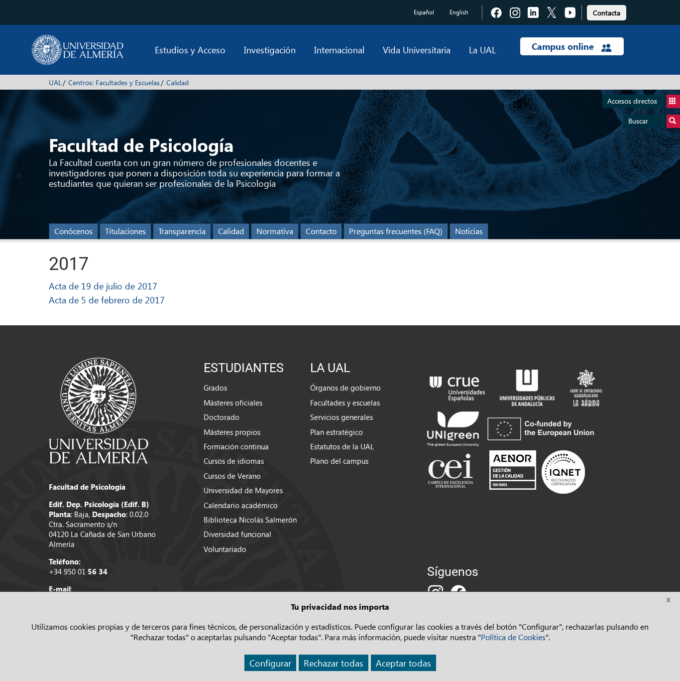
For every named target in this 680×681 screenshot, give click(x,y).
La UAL (482, 49)
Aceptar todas (403, 663)
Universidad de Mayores (243, 490)
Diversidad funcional (237, 534)
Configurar (270, 663)
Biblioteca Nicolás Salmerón (250, 520)
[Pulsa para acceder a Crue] (457, 387)
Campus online (564, 46)
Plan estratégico (336, 432)
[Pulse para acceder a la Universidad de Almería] (98, 409)
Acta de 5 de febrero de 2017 (107, 299)
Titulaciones (125, 231)
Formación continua (236, 446)
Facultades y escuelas (345, 403)
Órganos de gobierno (345, 388)
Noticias (469, 231)
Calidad (177, 82)
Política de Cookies (513, 637)
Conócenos (73, 231)
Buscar (638, 121)
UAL (55, 82)
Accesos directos (632, 101)
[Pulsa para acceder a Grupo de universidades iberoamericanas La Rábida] (586, 387)
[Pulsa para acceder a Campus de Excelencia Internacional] (452, 472)
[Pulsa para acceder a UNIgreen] (512, 428)
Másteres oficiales (233, 403)
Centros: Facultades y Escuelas (114, 82)
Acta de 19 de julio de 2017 (103, 285)
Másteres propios (232, 432)
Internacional (339, 49)
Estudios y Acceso (190, 49)
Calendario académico (241, 505)
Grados (215, 388)
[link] (606, 11)
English (459, 12)
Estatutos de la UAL (342, 446)
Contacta (606, 12)
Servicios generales (341, 417)
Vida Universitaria (417, 49)
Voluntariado (225, 549)
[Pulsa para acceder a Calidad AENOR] (537, 472)
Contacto (321, 231)
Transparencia (182, 231)
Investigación (270, 49)
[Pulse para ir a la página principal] (77, 50)
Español (424, 12)
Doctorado (221, 417)
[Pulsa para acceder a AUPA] (527, 387)
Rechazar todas (333, 663)
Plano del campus (339, 461)
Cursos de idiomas (234, 461)
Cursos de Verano (232, 476)
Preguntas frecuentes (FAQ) (396, 231)
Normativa (274, 231)
